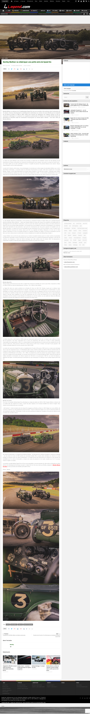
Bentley (43, 10)
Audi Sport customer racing (82, 228)
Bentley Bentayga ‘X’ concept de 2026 (38, 666)
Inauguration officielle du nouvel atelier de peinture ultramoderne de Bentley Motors (10, 668)
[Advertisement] (45, 19)
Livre (65, 235)
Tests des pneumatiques (81, 686)
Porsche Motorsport (77, 237)
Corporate (5, 685)
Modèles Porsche (21, 685)
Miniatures (52, 1)
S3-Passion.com (30, 1)
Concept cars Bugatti (52, 686)
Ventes (65, 245)
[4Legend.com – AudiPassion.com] (17, 6)
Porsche (16, 10)
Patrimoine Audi (5, 693)
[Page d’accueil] (3, 10)
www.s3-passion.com (69, 262)
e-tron (69, 233)
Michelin (69, 235)
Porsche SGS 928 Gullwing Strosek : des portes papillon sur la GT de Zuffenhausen (79, 104)
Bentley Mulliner (14, 624)
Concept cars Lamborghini (38, 686)
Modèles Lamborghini (37, 685)
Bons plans (58, 1)
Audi (9, 10)
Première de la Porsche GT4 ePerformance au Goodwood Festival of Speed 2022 (46, 635)
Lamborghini (25, 10)
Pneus (62, 10)
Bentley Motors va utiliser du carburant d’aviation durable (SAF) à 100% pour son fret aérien (52, 668)
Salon (65, 242)
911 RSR (65, 225)
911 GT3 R (85, 223)
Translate (74, 90)
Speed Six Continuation (28, 624)
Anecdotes (46, 1)
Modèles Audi (5, 686)
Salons (85, 10)
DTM (65, 233)
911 (73, 223)
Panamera (80, 235)
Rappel (79, 240)
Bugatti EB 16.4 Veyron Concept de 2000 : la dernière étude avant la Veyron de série (79, 119)
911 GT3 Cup (78, 223)
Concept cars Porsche (22, 688)
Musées (40, 1)
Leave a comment (27, 65)
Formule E (74, 233)
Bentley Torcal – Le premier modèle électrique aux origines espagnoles (24, 667)
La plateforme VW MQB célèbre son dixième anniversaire (14, 634)
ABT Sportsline (75, 225)
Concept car (85, 230)
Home (3, 58)
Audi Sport (74, 228)
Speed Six (20, 624)
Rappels (63, 1)
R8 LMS (74, 240)
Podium (65, 237)
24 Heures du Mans (67, 223)
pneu (85, 235)
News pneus (79, 685)
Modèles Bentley (19, 65)
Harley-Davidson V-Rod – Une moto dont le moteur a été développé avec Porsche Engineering (43, 13)
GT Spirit (79, 233)
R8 (70, 240)
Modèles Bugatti (50, 685)
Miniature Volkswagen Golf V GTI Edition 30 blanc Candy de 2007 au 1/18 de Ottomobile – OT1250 (79, 127)
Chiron (80, 230)
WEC (83, 245)
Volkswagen (75, 245)
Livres (68, 1)
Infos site (23, 1)
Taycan (69, 242)
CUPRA (55, 10)
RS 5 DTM (84, 240)
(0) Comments (82, 107)
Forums (78, 10)
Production (84, 237)
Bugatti (35, 10)
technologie (75, 242)
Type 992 (80, 242)
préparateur (66, 240)
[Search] (87, 97)
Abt (70, 225)
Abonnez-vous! (66, 252)
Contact (16, 1)
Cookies (2, 706)
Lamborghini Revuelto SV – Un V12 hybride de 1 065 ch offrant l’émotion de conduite (79, 111)
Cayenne (75, 230)
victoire (70, 245)
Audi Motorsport (67, 228)
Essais (70, 10)
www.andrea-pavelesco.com (71, 266)
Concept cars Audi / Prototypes (7, 691)
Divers (36, 1)
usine (85, 242)
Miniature (74, 235)
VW (49, 10)
